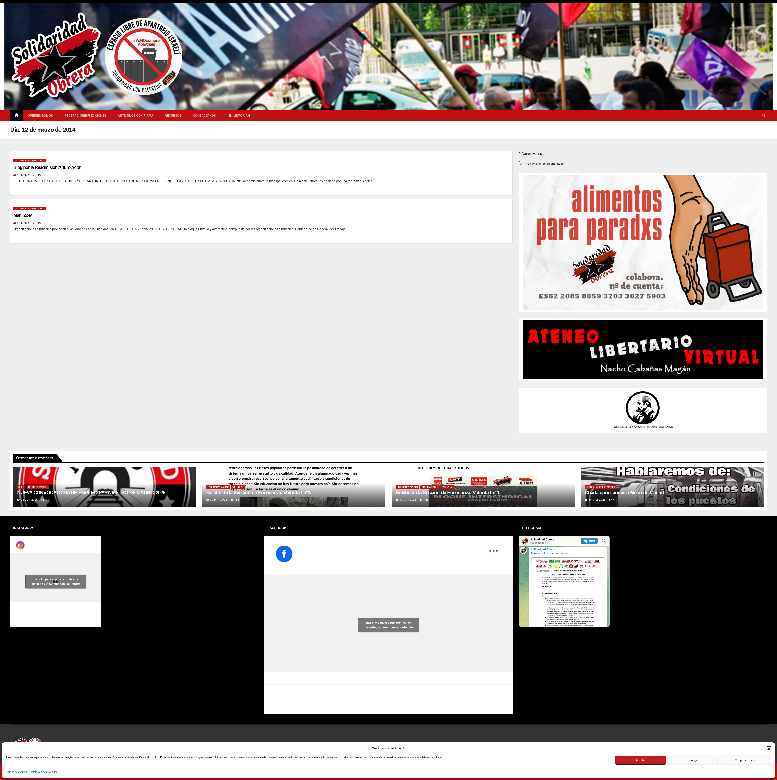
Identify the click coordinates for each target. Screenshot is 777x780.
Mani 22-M (22, 215)
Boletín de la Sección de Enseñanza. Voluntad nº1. (448, 492)
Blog (21, 487)
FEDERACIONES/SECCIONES (86, 115)
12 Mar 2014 (26, 175)
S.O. (44, 175)
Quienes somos (41, 115)
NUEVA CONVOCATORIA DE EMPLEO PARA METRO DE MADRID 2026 (91, 492)
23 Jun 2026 (30, 499)
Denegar (693, 760)
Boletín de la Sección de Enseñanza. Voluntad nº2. (258, 492)
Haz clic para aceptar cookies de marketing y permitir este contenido (56, 581)
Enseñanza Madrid (218, 487)
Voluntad (237, 487)
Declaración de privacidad (43, 771)
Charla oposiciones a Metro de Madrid (624, 492)
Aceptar (640, 760)
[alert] (643, 163)
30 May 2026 (219, 499)
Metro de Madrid (37, 487)
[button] (769, 748)
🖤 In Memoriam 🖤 (240, 115)
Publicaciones (430, 487)
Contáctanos (204, 115)
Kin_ (48, 499)
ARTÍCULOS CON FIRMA (136, 115)
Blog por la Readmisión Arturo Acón (47, 167)
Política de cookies (16, 771)
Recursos (173, 115)
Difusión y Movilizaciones (30, 160)
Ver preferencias (746, 760)
